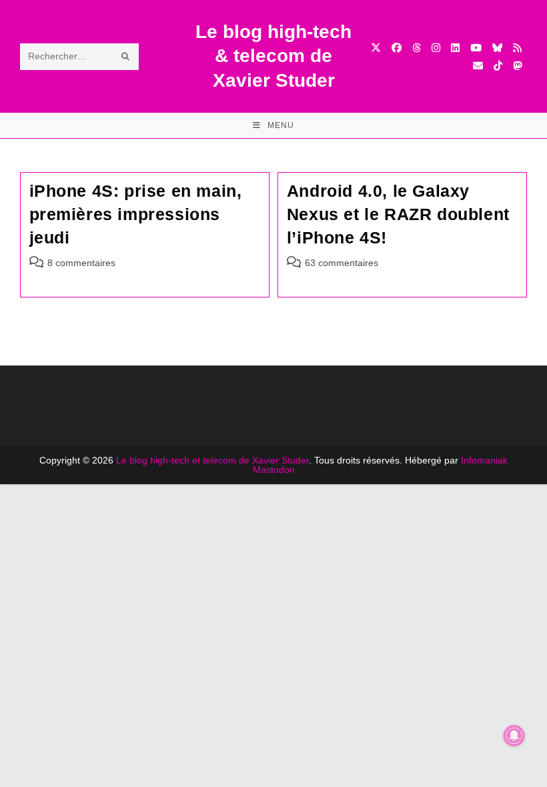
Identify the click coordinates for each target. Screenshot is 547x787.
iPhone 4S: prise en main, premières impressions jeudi (135, 214)
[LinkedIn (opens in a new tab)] (455, 48)
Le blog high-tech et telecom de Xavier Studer (212, 460)
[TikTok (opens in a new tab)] (498, 66)
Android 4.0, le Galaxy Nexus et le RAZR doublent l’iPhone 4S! (398, 214)
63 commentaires (341, 262)
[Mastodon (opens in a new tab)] (517, 66)
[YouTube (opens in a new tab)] (476, 48)
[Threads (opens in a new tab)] (416, 48)
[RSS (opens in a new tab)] (517, 48)
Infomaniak (484, 460)
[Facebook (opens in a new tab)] (396, 48)
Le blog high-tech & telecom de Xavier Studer (273, 56)
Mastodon (274, 469)
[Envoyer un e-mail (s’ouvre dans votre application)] (478, 66)
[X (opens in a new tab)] (376, 48)
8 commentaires (81, 262)
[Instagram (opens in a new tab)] (436, 48)
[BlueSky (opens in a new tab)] (497, 48)
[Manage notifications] (514, 735)
